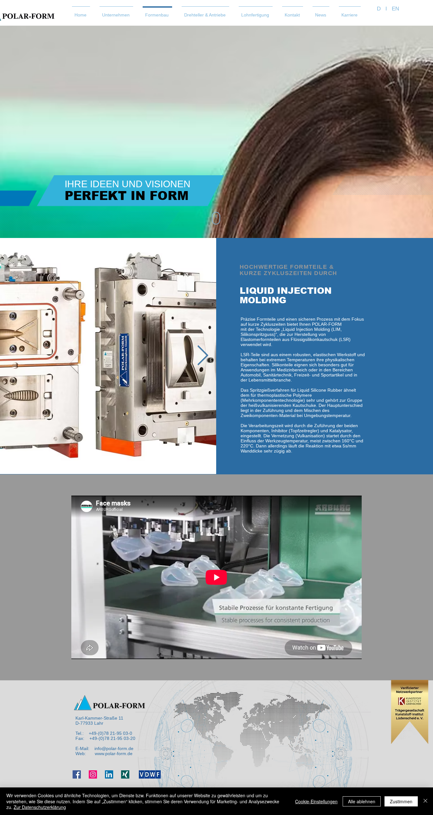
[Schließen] (425, 801)
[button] (116, 12)
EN (395, 9)
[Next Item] (202, 356)
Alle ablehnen (361, 801)
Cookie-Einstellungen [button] (316, 801)
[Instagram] (93, 774)
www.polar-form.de (113, 753)
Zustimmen (401, 801)
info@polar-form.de (113, 748)
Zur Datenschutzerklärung (40, 807)
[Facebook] (77, 774)
